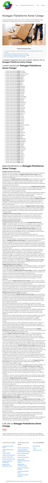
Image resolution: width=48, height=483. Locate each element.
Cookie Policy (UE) (37, 450)
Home (17, 5)
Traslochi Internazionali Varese (26, 5)
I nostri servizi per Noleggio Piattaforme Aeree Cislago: (15, 53)
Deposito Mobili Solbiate (23, 453)
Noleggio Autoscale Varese (8, 459)
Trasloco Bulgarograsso (23, 457)
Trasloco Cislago (21, 455)
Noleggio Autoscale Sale (23, 447)
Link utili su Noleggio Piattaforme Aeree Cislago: (14, 56)
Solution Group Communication (35, 481)
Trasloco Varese (6, 453)
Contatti (42, 5)
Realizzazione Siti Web (19, 481)
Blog (38, 5)
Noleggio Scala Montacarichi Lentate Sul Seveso (23, 461)
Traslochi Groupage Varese (8, 455)
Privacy (34, 448)
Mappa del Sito (36, 446)
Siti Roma (26, 481)
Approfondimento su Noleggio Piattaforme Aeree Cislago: (16, 55)
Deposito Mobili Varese (7, 457)
